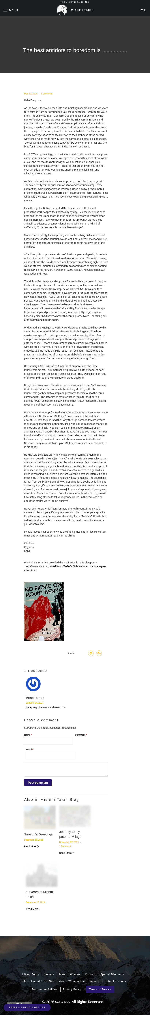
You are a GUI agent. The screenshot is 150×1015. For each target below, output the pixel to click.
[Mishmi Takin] (75, 10)
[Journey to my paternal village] (75, 816)
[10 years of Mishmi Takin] (41, 875)
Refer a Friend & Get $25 (37, 981)
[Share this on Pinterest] (90, 653)
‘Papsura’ (86, 516)
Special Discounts (112, 974)
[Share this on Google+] (98, 653)
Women (75, 974)
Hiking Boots (30, 974)
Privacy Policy (72, 989)
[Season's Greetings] (40, 817)
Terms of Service (100, 989)
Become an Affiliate (45, 989)
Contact (90, 974)
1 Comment (46, 93)
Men (62, 974)
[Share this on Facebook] (83, 653)
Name (28, 734)
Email (29, 749)
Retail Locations (115, 981)
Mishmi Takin (62, 1002)
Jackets (49, 974)
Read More (30, 846)
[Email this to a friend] (105, 653)
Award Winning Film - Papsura (79, 981)
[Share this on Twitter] (77, 653)
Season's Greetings (38, 834)
